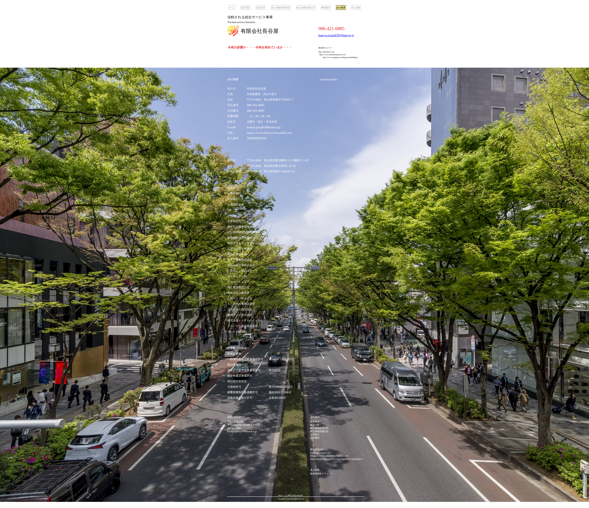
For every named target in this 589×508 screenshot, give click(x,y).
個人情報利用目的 (319, 428)
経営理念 (314, 422)
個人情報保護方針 (319, 431)
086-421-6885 (234, 428)
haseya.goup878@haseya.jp (264, 127)
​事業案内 (314, 434)
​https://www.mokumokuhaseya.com (332, 55)
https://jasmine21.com (326, 52)
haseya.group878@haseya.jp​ (242, 431)
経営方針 (314, 425)
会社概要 (315, 438)
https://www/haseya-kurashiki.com (270, 132)
